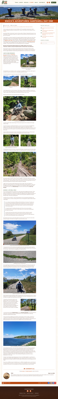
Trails (16, 2)
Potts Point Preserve (31, 41)
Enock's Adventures (14, 26)
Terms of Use (22, 393)
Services (26, 2)
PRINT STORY (7, 382)
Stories (31, 2)
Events (21, 2)
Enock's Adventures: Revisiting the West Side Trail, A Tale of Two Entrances (48, 33)
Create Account (29, 371)
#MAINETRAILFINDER (29, 389)
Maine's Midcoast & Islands (27, 26)
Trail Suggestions (7, 26)
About (36, 2)
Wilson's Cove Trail (8, 40)
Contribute (42, 2)
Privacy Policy (30, 393)
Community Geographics (35, 395)
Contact (37, 393)
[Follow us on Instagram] (47, 2)
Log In (23, 371)
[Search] (41, 43)
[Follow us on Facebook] (49, 2)
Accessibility (21, 26)
